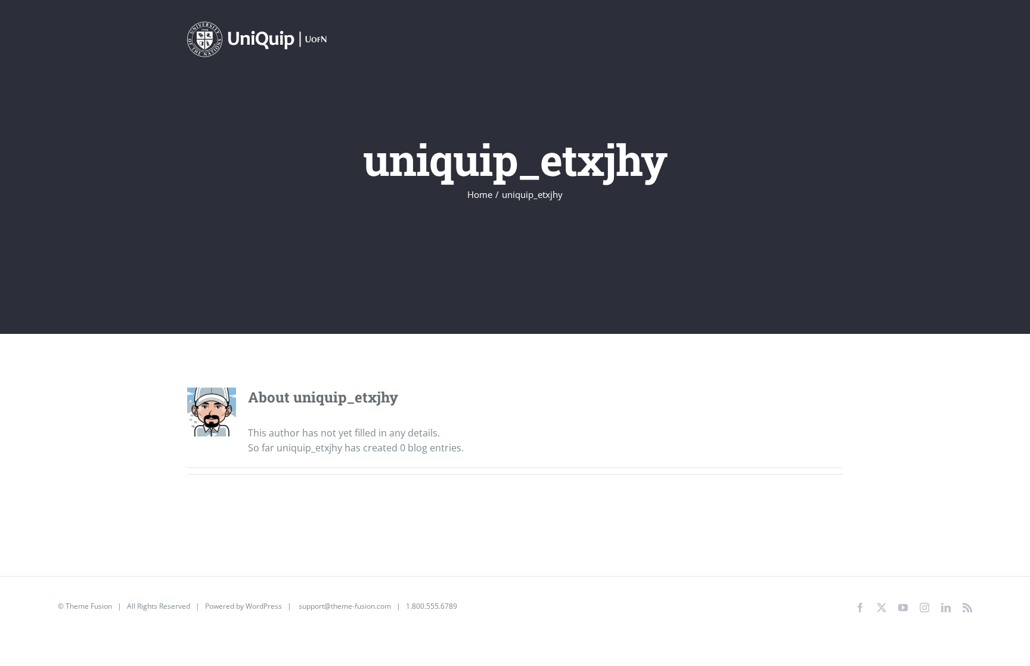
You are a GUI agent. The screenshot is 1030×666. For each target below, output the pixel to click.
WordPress (264, 606)
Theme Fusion (89, 606)
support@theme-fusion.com (345, 606)
